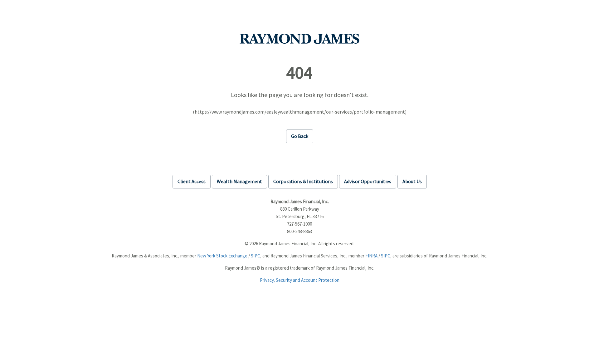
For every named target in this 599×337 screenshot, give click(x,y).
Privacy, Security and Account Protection (299, 280)
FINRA (371, 256)
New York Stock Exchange (222, 256)
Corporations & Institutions (303, 181)
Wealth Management (239, 181)
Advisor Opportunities (367, 181)
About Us (412, 181)
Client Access (192, 181)
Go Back (299, 136)
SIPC (255, 256)
